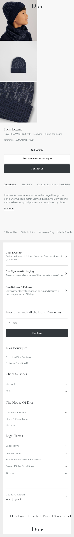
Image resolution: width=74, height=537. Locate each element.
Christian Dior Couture (18, 357)
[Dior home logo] (37, 6)
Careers (10, 425)
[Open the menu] (6, 6)
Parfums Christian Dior (18, 363)
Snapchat (59, 516)
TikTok (9, 516)
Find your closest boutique (37, 158)
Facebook (36, 516)
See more (9, 208)
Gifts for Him (28, 232)
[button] (18, 20)
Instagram (20, 516)
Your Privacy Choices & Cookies (23, 459)
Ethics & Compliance (17, 419)
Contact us (37, 168)
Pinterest (48, 516)
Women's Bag (46, 232)
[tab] (10, 184)
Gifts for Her (10, 232)
